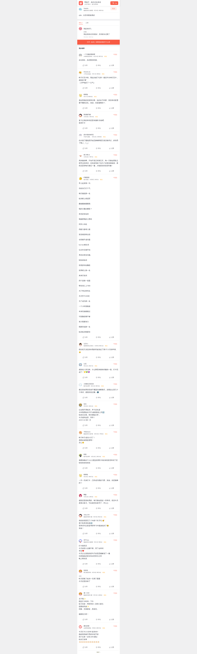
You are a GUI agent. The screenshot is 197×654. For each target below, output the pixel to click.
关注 (113, 8)
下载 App (114, 3)
